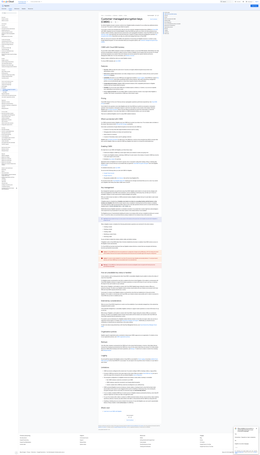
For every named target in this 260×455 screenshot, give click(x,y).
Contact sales (23, 444)
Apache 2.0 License (102, 427)
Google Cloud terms (41, 452)
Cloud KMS (155, 29)
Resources (30, 8)
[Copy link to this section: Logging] (108, 356)
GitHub (141, 437)
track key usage (105, 34)
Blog (201, 437)
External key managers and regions (130, 320)
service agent (104, 165)
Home (102, 15)
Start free (254, 5)
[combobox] (226, 1)
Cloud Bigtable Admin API (119, 180)
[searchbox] (9, 13)
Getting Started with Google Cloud (147, 440)
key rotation (112, 159)
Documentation (108, 15)
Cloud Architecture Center (145, 444)
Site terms (33, 452)
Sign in (256, 1)
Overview (4, 8)
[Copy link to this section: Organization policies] (118, 332)
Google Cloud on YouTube (205, 444)
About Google (23, 452)
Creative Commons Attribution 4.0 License (135, 425)
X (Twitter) (202, 442)
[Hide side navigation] (16, 452)
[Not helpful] (158, 15)
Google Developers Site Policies (120, 427)
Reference (16, 8)
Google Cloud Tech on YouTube (206, 446)
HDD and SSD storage (121, 124)
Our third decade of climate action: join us (55, 452)
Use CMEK (118, 61)
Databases (115, 15)
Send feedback (153, 19)
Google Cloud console (109, 173)
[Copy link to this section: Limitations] (110, 367)
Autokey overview (130, 55)
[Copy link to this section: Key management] (115, 188)
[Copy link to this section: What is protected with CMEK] (124, 119)
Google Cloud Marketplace (25, 442)
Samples (24, 8)
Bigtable (6, 6)
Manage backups (107, 350)
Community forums (84, 437)
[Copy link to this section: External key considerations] (122, 301)
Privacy (28, 452)
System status (83, 444)
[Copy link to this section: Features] (109, 66)
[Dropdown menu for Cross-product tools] (42, 1)
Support (81, 440)
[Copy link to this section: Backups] (108, 342)
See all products (23, 437)
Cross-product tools (35, 1)
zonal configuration (137, 375)
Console (238, 1)
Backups (133, 348)
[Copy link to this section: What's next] (111, 408)
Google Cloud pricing (24, 440)
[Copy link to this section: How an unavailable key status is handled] (132, 273)
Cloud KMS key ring (147, 373)
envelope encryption (113, 109)
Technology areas (22, 1)
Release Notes (83, 442)
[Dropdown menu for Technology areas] (27, 1)
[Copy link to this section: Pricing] (107, 98)
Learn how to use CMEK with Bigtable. (113, 411)
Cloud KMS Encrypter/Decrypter (140, 163)
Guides (10, 8)
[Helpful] (156, 15)
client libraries (120, 178)
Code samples (143, 442)
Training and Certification (145, 446)
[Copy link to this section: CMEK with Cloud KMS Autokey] (125, 47)
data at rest (106, 75)
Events (201, 440)
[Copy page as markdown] (115, 22)
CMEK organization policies (123, 336)
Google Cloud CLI (108, 175)
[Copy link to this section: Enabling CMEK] (113, 146)
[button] (9, 25)
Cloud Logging (141, 77)
